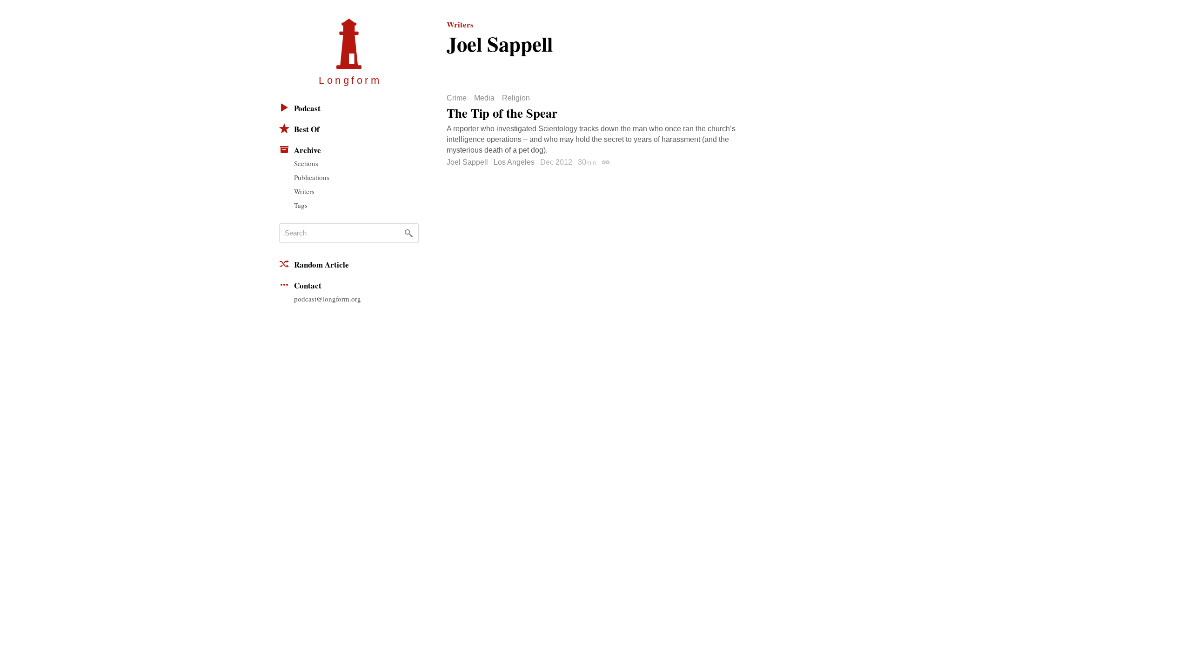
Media (484, 98)
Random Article (321, 264)
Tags (301, 205)
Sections (306, 163)
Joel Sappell (467, 162)
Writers (304, 191)
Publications (311, 177)
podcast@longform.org (327, 298)
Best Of (307, 129)
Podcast (307, 108)
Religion (516, 98)
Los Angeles (514, 162)
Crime (457, 98)
